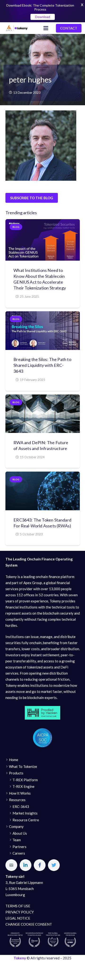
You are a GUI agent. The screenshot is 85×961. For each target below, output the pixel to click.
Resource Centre (26, 820)
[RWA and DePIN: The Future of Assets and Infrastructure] (42, 413)
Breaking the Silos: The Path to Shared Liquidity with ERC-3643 (42, 365)
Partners (19, 847)
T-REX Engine (23, 786)
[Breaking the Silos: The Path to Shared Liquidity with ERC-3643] (42, 330)
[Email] (11, 865)
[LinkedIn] (25, 865)
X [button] (82, 5)
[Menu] (46, 28)
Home (13, 760)
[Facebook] (40, 865)
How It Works (20, 793)
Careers (19, 853)
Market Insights (25, 813)
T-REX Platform (25, 780)
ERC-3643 (21, 806)
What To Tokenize (23, 766)
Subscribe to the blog (31, 198)
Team (17, 840)
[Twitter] (54, 865)
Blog (16, 226)
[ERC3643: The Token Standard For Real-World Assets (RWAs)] (42, 491)
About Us (20, 833)
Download (42, 17)
